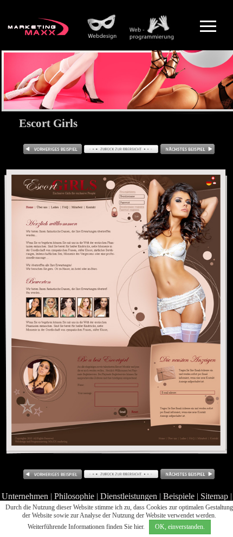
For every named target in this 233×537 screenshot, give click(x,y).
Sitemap (214, 496)
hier (138, 527)
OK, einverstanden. (180, 527)
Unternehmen (25, 496)
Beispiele (179, 496)
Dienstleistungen (128, 496)
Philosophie (74, 496)
